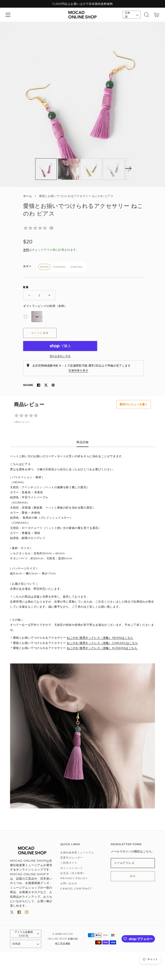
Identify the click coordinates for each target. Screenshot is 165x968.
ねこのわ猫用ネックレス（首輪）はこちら (102, 648)
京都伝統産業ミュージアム (77, 852)
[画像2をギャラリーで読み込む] (68, 169)
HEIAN (44, 266)
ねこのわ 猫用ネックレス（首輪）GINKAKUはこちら (102, 643)
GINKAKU (76, 266)
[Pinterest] (53, 385)
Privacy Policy (74, 878)
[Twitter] (45, 385)
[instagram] (26, 912)
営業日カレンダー (71, 857)
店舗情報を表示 (78, 370)
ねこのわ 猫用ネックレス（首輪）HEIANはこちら (100, 637)
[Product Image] (82, 104)
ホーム (27, 196)
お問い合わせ (68, 883)
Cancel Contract (76, 888)
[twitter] (11, 912)
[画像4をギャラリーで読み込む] (113, 169)
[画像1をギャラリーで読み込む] (46, 169)
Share (28, 385)
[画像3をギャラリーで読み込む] (91, 169)
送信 (133, 876)
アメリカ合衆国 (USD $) (23, 933)
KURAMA (59, 266)
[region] (82, 4)
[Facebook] (38, 385)
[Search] (147, 14)
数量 (26, 287)
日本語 (127, 14)
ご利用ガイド (68, 862)
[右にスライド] (128, 168)
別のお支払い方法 (60, 356)
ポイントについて (71, 868)
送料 (26, 250)
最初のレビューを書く (134, 404)
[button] (8, 15)
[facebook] (19, 912)
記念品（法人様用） (73, 873)
